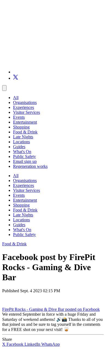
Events (19, 117)
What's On (22, 151)
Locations (21, 141)
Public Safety (24, 156)
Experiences (23, 107)
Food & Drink (25, 132)
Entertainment (25, 122)
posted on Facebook (82, 309)
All (15, 97)
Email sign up (25, 161)
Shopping (21, 127)
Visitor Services (26, 112)
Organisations (25, 102)
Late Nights (23, 137)
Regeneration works (30, 166)
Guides (19, 146)
